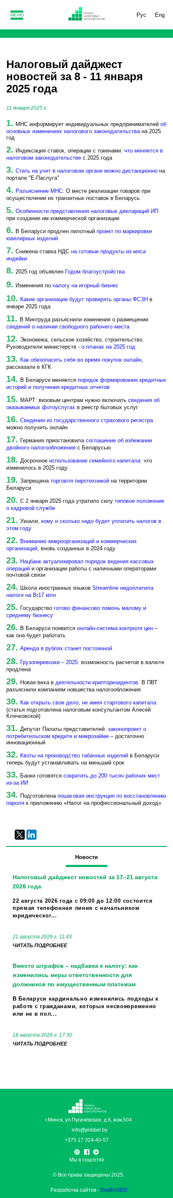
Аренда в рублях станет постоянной (66, 648)
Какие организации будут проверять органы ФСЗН (84, 299)
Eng (160, 15)
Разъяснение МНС (39, 191)
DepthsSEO (113, 1190)
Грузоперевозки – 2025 (49, 662)
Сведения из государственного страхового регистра (86, 420)
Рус (141, 15)
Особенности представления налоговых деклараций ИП (87, 211)
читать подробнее (40, 945)
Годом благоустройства (95, 271)
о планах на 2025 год (108, 347)
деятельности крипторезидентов (96, 682)
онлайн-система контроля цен (115, 628)
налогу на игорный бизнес (85, 285)
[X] (20, 835)
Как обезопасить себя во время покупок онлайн (81, 360)
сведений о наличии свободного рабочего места (67, 326)
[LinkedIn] (31, 835)
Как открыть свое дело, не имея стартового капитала (88, 702)
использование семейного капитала (94, 460)
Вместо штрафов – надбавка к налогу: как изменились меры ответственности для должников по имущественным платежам (75, 975)
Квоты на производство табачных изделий (74, 755)
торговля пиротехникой (79, 481)
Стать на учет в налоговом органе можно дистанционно (86, 171)
